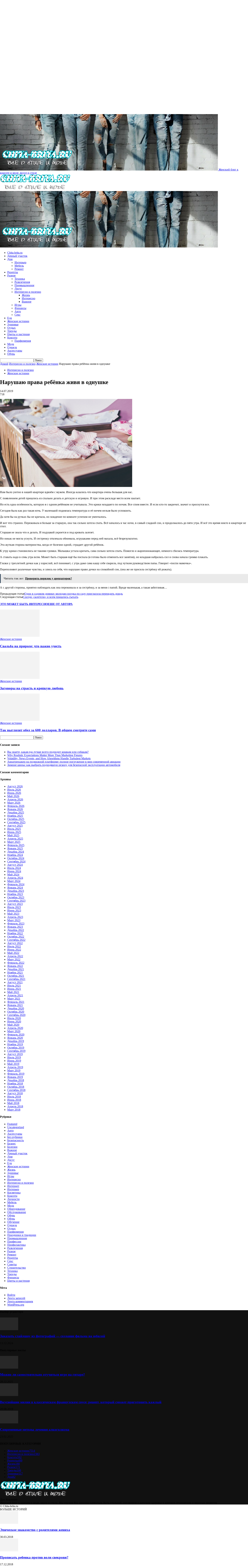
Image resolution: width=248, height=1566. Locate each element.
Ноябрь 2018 (15, 1083)
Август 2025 (15, 825)
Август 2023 (15, 903)
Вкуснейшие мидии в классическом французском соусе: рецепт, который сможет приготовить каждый (80, 1402)
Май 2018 (13, 1103)
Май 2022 (13, 952)
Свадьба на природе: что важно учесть (30, 646)
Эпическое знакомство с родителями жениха (35, 1530)
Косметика (14, 1192)
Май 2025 (13, 835)
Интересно (28, 298)
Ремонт (19, 268)
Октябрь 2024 (15, 858)
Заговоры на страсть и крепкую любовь (32, 688)
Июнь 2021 (14, 988)
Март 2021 (13, 998)
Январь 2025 (15, 848)
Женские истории (18, 321)
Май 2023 (13, 913)
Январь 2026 (15, 809)
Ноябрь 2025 (15, 815)
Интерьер (20, 262)
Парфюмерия (23, 340)
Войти (11, 1294)
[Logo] (35, 189)
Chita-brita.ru (15, 252)
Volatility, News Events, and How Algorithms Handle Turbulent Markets (49, 758)
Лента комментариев (20, 1301)
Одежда (12, 347)
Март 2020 (13, 1031)
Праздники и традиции (21, 1235)
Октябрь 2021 (15, 975)
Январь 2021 (15, 1005)
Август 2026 (15, 786)
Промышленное (24, 285)
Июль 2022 (14, 946)
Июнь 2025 (14, 832)
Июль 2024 (14, 868)
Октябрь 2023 (15, 897)
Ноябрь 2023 (15, 894)
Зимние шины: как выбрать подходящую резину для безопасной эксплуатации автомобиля (63, 764)
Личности (13, 1199)
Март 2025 (13, 841)
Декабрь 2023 (15, 890)
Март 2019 (13, 1070)
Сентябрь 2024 (16, 861)
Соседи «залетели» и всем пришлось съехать (50, 596)
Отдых (11, 327)
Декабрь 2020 (15, 1008)
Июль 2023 (14, 907)
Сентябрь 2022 (16, 939)
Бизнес (11, 1143)
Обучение (13, 1221)
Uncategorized (15, 1127)
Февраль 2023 (15, 923)
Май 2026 (13, 796)
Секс (18, 314)
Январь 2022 (15, 966)
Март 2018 (13, 1109)
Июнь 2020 (14, 1021)
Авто (18, 311)
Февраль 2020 (15, 1034)
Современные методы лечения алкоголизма (34, 1429)
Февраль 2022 (15, 962)
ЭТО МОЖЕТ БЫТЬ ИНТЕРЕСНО (24, 604)
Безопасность (15, 1140)
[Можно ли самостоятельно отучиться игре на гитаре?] (9, 1367)
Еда (9, 317)
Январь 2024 (15, 887)
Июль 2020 (14, 1018)
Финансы (20, 308)
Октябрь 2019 (15, 1047)
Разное (11, 275)
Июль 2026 (14, 789)
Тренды (12, 331)
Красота (12, 337)
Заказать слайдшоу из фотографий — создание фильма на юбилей (52, 1336)
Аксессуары (14, 350)
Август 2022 (15, 943)
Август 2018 (15, 1093)
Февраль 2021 (15, 1001)
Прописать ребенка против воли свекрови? (34, 1557)
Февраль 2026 (15, 805)
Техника (20, 278)
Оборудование (16, 1208)
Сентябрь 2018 (16, 1090)
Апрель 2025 (15, 838)
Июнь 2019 (14, 1060)
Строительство (16, 1267)
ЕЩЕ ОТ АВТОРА (60, 604)
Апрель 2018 (15, 1106)
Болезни (12, 1146)
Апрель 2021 (15, 995)
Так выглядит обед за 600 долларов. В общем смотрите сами (48, 730)
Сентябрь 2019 (16, 1050)
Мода (10, 344)
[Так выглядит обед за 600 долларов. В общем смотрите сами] (20, 719)
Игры (18, 304)
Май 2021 (13, 992)
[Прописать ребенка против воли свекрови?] (9, 1550)
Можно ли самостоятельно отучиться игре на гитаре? (42, 1374)
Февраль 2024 (15, 884)
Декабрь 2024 (15, 851)
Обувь (11, 353)
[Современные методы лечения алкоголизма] (9, 1422)
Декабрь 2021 (15, 969)
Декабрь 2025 (15, 812)
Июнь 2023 (14, 910)
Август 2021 (15, 982)
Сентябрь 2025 (16, 822)
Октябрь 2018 (15, 1086)
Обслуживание (16, 1212)
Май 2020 (13, 1024)
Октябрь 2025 (15, 819)
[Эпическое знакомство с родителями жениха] (9, 1522)
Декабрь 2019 (15, 1041)
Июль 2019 (14, 1057)
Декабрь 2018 (15, 1080)
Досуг (18, 288)
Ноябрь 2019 (15, 1044)
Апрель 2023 (15, 917)
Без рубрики (15, 1137)
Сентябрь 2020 (16, 1014)
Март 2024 (13, 881)
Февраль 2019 (15, 1073)
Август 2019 (15, 1054)
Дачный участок (17, 255)
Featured (12, 1124)
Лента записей (16, 1298)
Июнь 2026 (14, 792)
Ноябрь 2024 (15, 854)
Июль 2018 (14, 1096)
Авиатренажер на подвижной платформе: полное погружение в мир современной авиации (64, 761)
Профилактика (16, 1244)
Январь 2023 (15, 926)
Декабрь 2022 (15, 930)
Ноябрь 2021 (15, 972)
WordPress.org (15, 1304)
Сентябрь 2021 (16, 979)
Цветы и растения (18, 334)
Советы (12, 1264)
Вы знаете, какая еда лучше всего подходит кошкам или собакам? (48, 751)
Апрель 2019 (15, 1067)
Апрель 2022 (15, 956)
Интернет (13, 1186)
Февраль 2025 (15, 845)
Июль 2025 (14, 828)
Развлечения (22, 282)
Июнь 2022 (14, 949)
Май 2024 (13, 874)
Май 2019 (13, 1063)
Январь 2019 (15, 1077)
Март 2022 (13, 959)
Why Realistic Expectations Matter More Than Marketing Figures (44, 755)
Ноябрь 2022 (15, 933)
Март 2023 (13, 920)
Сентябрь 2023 (16, 900)
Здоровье (13, 324)
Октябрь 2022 (15, 936)
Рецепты (12, 272)
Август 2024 (15, 864)
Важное (26, 301)
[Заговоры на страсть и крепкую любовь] (20, 677)
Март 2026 (13, 802)
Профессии (14, 1241)
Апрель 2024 (15, 877)
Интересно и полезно (28, 291)
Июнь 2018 (14, 1099)
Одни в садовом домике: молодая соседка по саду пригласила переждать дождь (73, 593)
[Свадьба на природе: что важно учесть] (20, 635)
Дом (10, 259)
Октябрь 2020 (15, 1011)
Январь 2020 (15, 1037)
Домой (4, 363)
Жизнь (26, 295)
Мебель (19, 265)
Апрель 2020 (15, 1028)
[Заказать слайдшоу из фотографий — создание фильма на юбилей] (9, 1329)
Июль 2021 (14, 985)
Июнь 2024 (14, 871)
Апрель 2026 (15, 799)
